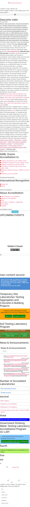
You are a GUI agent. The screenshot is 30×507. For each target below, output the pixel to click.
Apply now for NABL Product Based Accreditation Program (13, 419)
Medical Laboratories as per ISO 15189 (13, 164)
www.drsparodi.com (13, 51)
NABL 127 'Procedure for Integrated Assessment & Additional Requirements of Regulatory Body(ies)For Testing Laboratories (16, 374)
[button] (15, 14)
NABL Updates (4, 400)
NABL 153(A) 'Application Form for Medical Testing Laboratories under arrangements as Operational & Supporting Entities (16, 365)
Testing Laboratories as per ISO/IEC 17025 (14, 161)
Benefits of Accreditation (9, 198)
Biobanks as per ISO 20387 (10, 173)
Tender (3, 492)
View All (4, 351)
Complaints (5, 204)
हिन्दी (28, 5)
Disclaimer (4, 500)
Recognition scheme (19, 316)
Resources (18, 140)
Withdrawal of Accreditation (8, 407)
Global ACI (5, 184)
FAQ (3, 200)
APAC (3, 186)
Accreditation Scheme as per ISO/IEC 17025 (10, 334)
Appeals (4, 206)
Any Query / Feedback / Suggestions (12, 202)
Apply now (8, 316)
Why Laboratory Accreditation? (11, 196)
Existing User (24, 441)
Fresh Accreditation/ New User (10, 441)
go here (13, 110)
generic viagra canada (6, 140)
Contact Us (4, 497)
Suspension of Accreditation (8, 404)
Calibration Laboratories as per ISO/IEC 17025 (15, 162)
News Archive (5, 503)
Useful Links (4, 494)
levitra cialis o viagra (15, 145)
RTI (2, 489)
